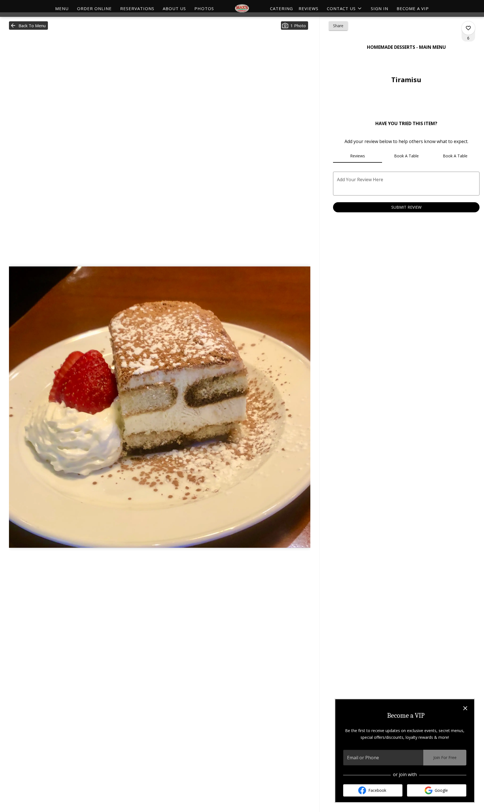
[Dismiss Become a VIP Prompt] (465, 708)
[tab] (357, 156)
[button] (344, 8)
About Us (174, 8)
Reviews (308, 8)
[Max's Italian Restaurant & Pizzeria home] (242, 8)
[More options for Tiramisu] (468, 28)
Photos (204, 8)
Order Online (94, 8)
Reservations (137, 8)
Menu (62, 8)
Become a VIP (413, 8)
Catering (281, 8)
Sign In (379, 8)
